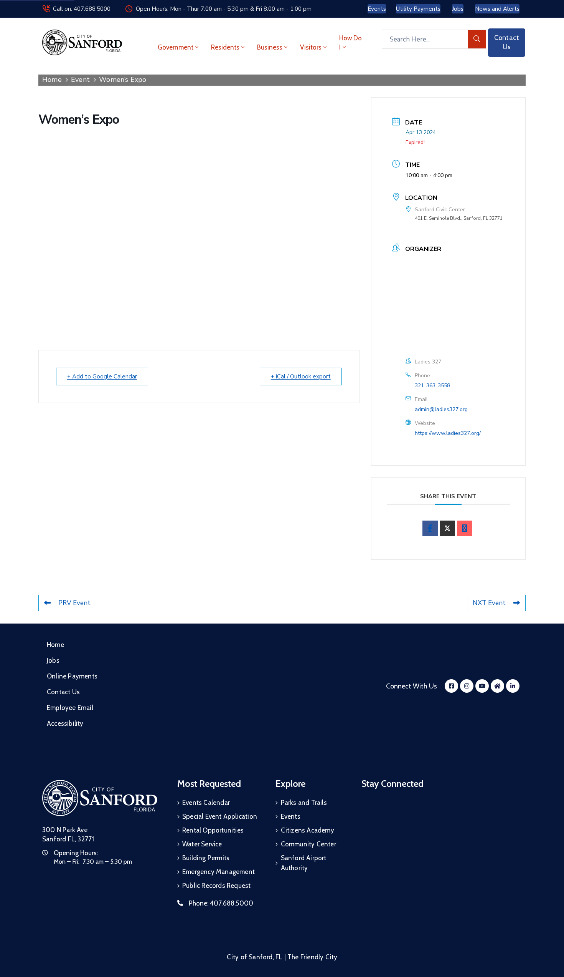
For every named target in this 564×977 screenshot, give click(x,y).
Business (269, 47)
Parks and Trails (304, 802)
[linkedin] (512, 686)
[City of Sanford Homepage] (99, 798)
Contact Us (63, 692)
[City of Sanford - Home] (82, 42)
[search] (477, 39)
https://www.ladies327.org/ (448, 433)
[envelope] (464, 528)
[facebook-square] (451, 686)
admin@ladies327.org (441, 409)
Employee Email (70, 708)
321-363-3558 (432, 385)
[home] (497, 686)
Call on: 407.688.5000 (81, 9)
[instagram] (466, 686)
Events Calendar (206, 802)
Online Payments (72, 676)
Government (175, 47)
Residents (225, 47)
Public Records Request (216, 885)
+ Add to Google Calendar (102, 376)
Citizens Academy (307, 830)
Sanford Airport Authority (304, 863)
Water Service (202, 844)
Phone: (221, 903)
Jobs (53, 660)
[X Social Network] (447, 528)
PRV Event (74, 603)
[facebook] (430, 528)
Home (52, 79)
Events (290, 816)
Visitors (311, 47)
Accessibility (65, 723)
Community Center (308, 844)
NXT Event (489, 603)
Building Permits (205, 858)
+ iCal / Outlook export (301, 376)
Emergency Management (218, 872)
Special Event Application (219, 816)
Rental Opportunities (213, 830)
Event (80, 79)
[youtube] (482, 686)
